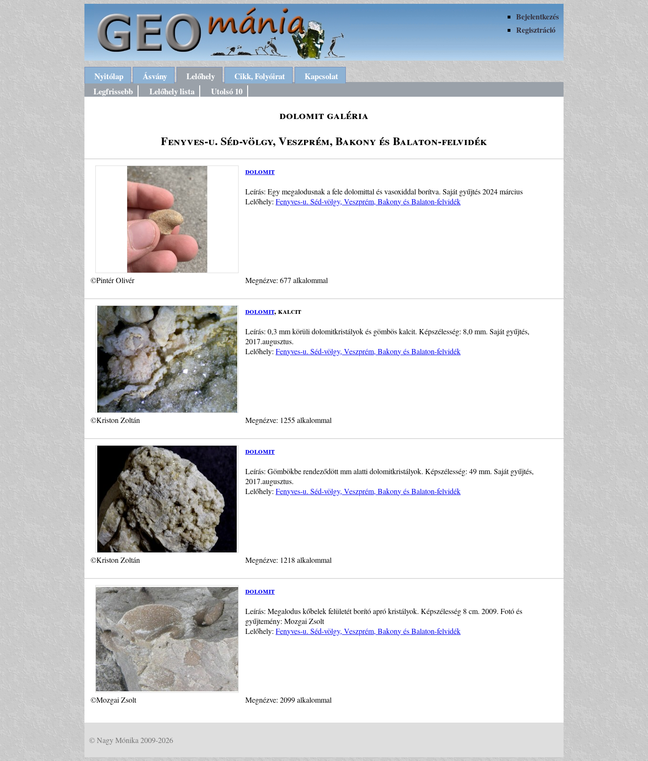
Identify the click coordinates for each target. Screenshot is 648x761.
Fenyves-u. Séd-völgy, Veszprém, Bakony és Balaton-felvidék (368, 201)
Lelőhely (200, 76)
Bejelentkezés (537, 16)
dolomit (260, 170)
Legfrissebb (113, 91)
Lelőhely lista (171, 91)
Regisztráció (535, 29)
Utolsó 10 (226, 91)
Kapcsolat (321, 76)
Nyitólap (108, 76)
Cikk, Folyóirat (259, 76)
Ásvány (155, 76)
